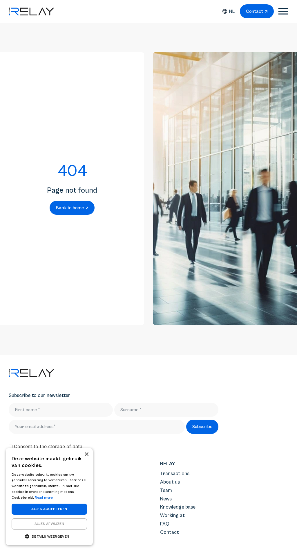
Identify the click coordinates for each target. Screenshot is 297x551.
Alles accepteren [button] (49, 509)
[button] (49, 536)
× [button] (86, 454)
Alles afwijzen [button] (49, 524)
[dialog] (49, 496)
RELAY (167, 464)
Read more (44, 498)
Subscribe (202, 426)
